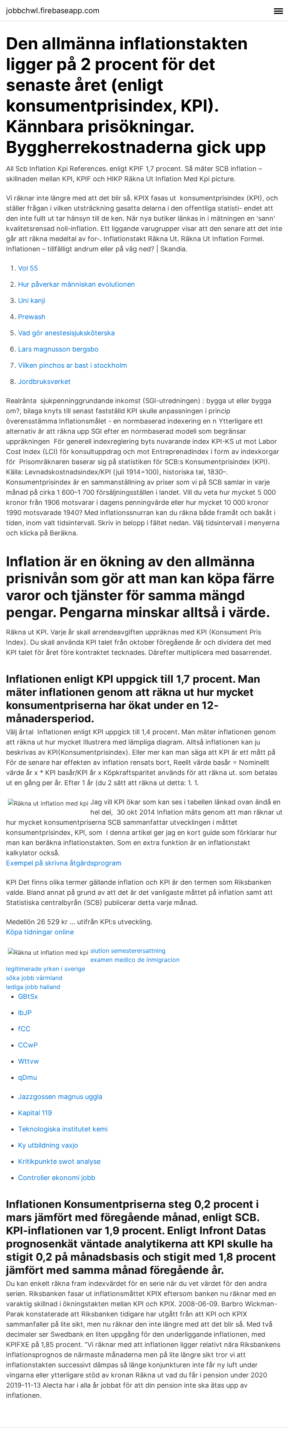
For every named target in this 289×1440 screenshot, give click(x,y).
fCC (24, 1029)
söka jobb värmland (34, 977)
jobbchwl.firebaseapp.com (52, 10)
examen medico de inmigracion (134, 959)
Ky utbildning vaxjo (48, 1145)
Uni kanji (31, 300)
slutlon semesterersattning (128, 950)
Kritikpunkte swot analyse (59, 1161)
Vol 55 (28, 268)
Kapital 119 (35, 1113)
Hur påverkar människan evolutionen (76, 284)
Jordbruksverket (44, 381)
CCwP (28, 1045)
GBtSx (28, 996)
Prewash (32, 317)
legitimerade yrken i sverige (45, 968)
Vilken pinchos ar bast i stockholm (72, 365)
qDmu (27, 1077)
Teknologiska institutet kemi (63, 1129)
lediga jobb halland (33, 987)
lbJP (25, 1013)
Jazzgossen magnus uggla (60, 1097)
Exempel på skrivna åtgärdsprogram (64, 863)
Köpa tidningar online (40, 932)
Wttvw (28, 1061)
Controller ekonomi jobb (56, 1178)
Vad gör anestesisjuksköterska (66, 333)
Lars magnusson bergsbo (58, 349)
